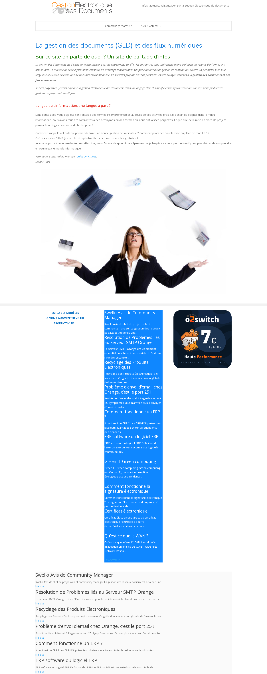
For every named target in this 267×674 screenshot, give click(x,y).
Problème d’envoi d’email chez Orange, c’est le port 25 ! (133, 389)
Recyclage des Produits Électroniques (126, 364)
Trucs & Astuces (149, 26)
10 (119, 560)
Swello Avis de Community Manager (129, 315)
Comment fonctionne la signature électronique (127, 488)
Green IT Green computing (130, 461)
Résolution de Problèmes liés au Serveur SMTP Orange (132, 339)
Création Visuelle (86, 156)
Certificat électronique (125, 511)
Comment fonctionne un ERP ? (132, 414)
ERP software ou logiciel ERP (131, 436)
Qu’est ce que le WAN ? (126, 536)
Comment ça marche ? (118, 26)
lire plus (39, 586)
